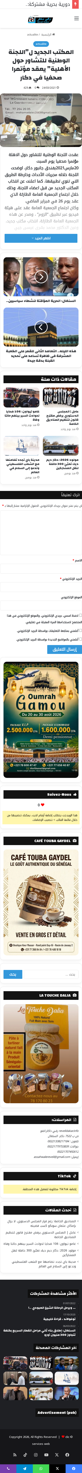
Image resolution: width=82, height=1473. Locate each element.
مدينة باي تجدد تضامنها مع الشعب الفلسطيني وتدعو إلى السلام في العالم (22, 466)
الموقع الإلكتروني (71, 597)
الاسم (77, 560)
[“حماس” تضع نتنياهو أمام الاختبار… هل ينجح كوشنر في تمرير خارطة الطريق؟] (67, 1393)
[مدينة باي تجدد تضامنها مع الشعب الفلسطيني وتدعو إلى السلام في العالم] (21, 446)
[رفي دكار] (41, 18)
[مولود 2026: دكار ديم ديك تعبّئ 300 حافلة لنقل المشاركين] (61, 446)
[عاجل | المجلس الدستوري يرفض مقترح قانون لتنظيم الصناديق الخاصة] (61, 397)
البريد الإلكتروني (71, 579)
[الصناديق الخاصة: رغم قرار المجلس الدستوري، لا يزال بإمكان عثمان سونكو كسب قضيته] (67, 1363)
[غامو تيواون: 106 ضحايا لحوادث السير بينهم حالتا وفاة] (21, 397)
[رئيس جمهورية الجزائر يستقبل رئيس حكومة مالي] (15, 1378)
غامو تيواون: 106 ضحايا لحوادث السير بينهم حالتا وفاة (22, 416)
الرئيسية (46, 34)
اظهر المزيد (42, 238)
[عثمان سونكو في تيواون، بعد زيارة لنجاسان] (41, 1393)
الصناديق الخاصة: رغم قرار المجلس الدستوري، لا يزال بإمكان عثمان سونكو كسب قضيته (41, 1224)
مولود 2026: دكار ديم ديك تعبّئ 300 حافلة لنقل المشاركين (62, 464)
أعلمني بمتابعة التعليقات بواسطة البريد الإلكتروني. (47, 631)
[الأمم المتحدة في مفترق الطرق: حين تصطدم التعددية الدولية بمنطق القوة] (15, 1393)
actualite (32, 34)
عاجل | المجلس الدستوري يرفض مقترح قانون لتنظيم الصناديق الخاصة (62, 418)
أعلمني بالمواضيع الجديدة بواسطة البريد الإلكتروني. (47, 639)
